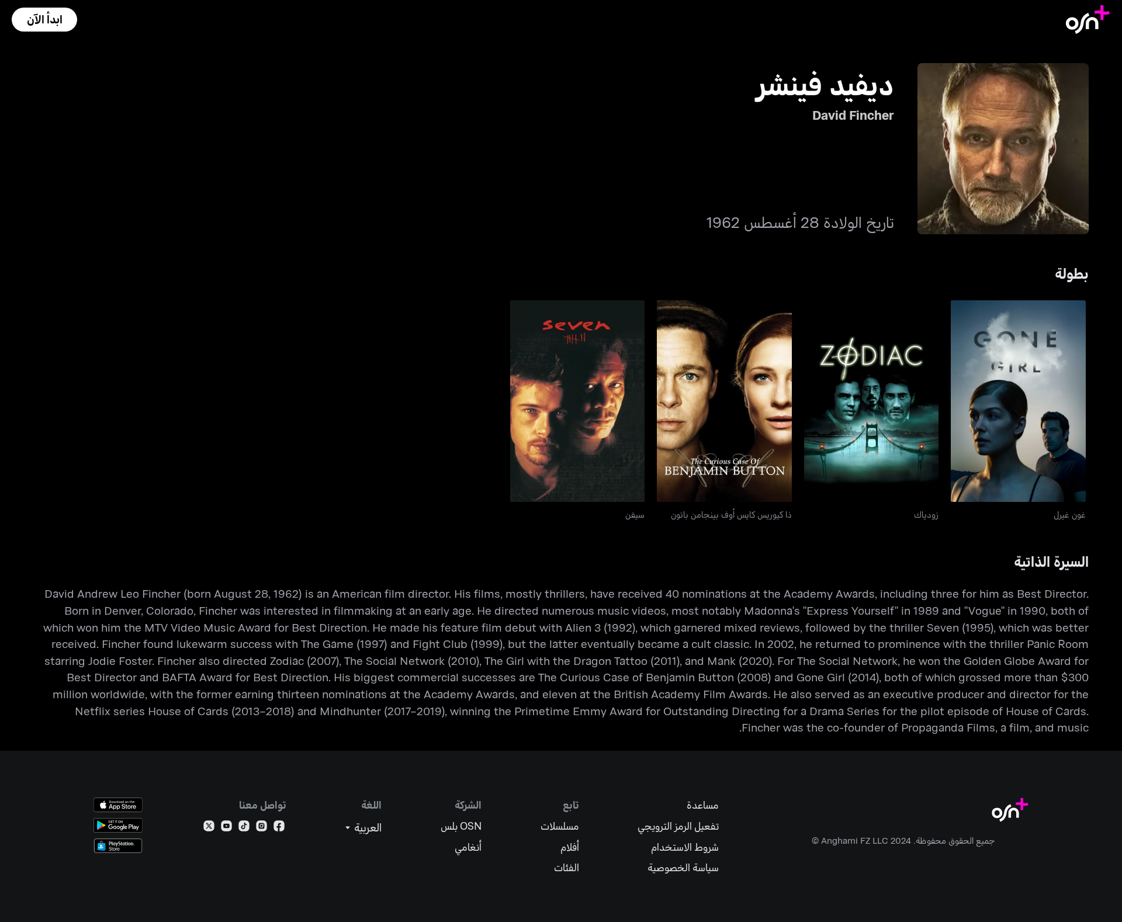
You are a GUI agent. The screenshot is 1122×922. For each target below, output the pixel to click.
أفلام (569, 847)
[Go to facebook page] (279, 828)
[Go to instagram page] (261, 828)
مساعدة (703, 805)
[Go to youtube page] (226, 828)
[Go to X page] (209, 828)
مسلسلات (560, 826)
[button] (44, 20)
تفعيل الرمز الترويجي (678, 826)
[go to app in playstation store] (118, 845)
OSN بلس (461, 826)
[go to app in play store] (118, 825)
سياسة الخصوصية (683, 867)
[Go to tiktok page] (244, 828)
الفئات (566, 867)
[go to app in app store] (118, 805)
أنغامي (468, 847)
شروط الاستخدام (685, 847)
